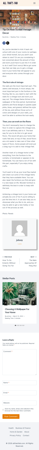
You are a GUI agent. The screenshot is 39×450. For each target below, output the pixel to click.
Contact (26, 435)
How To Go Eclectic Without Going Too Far (8, 261)
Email (6, 393)
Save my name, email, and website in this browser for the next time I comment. (19, 410)
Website (6, 403)
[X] (7, 43)
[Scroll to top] (34, 447)
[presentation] (19, 293)
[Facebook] (4, 43)
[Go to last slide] (5, 302)
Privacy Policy (15, 435)
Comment (7, 351)
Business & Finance (23, 428)
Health (11, 428)
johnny (19, 240)
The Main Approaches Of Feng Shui (31, 261)
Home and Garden (8, 26)
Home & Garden (16, 432)
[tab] (15, 325)
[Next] (33, 302)
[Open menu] (34, 3)
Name (6, 382)
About (26, 432)
